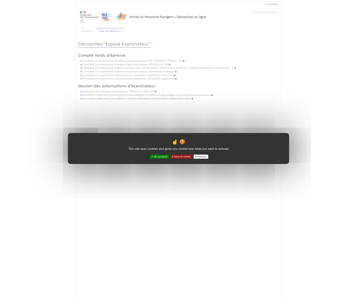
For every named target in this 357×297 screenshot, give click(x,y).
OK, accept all (160, 156)
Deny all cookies (182, 156)
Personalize (201, 156)
